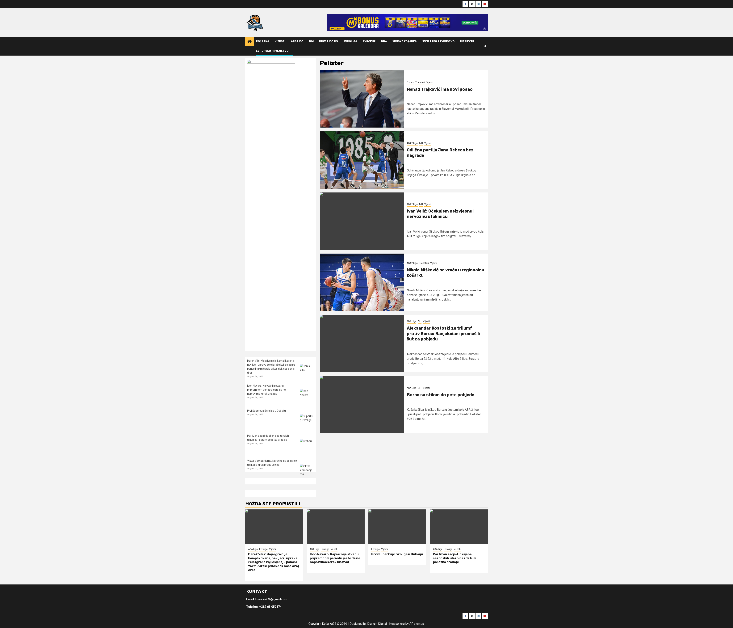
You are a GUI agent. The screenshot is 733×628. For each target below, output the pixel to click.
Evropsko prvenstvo (272, 51)
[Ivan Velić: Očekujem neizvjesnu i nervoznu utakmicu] (362, 221)
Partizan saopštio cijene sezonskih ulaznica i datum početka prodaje (454, 558)
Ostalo (410, 82)
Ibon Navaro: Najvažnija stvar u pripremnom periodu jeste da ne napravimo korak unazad (266, 389)
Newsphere (397, 624)
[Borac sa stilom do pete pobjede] (362, 404)
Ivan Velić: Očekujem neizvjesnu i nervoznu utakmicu (441, 214)
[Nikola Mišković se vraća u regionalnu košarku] (362, 282)
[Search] (485, 46)
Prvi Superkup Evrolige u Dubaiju (266, 410)
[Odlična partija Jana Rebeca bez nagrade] (362, 160)
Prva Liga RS (328, 41)
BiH (311, 41)
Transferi (420, 82)
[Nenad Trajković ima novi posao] (362, 99)
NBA (384, 41)
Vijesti (280, 41)
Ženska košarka (404, 41)
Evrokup (369, 41)
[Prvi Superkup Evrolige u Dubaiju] (307, 421)
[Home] (250, 41)
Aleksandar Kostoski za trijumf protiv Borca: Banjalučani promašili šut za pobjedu (443, 334)
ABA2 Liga (412, 143)
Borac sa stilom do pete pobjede (440, 394)
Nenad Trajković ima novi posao (440, 89)
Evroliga (350, 41)
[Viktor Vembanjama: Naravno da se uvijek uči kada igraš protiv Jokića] (307, 471)
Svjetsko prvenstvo (438, 41)
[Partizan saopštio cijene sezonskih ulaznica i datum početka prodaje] (307, 446)
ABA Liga (297, 41)
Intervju (467, 41)
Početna (262, 41)
